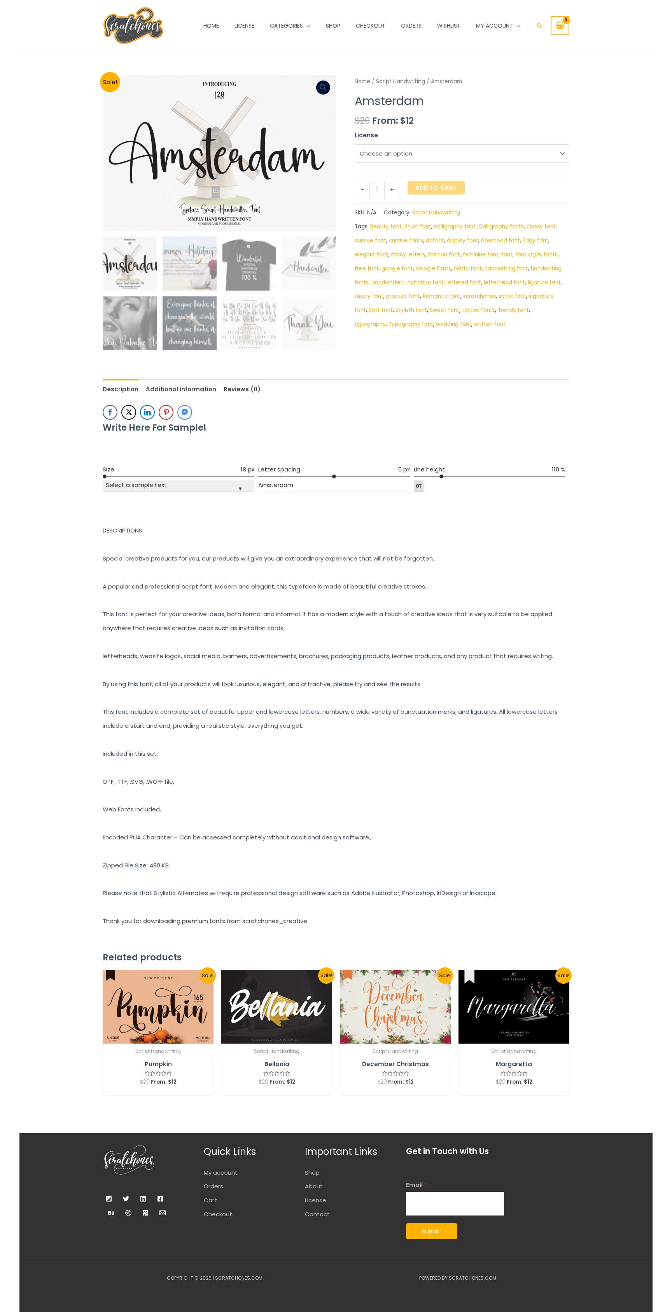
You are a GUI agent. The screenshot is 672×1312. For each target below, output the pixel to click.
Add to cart (436, 188)
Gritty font (468, 268)
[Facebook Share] (110, 412)
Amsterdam (275, 485)
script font (512, 296)
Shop (312, 1172)
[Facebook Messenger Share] (184, 412)
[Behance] (111, 1213)
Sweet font (444, 310)
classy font (541, 226)
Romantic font (441, 296)
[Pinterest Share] (166, 412)
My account (221, 1172)
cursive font (370, 240)
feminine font (481, 254)
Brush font (417, 226)
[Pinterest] (145, 1213)
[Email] (162, 1213)
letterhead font (504, 282)
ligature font (544, 282)
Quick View (158, 1036)
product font (403, 296)
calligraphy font (455, 226)
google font (397, 268)
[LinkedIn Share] (147, 412)
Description (120, 389)
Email (416, 1185)
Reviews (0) (242, 389)
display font (462, 240)
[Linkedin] (143, 1199)
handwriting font (506, 268)
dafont (435, 240)
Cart (210, 1200)
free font (367, 268)
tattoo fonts (478, 310)
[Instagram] (109, 1199)
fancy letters (408, 254)
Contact (317, 1214)
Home (362, 81)
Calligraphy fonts (501, 226)
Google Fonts (433, 268)
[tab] (120, 389)
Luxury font (369, 296)
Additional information (181, 389)
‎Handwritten (387, 282)
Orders (213, 1186)
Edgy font (535, 240)
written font (490, 324)
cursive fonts (406, 240)
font (507, 254)
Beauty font (386, 226)
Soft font (381, 310)
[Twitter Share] (128, 412)
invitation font (425, 282)
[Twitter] (126, 1199)
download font (500, 240)
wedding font (453, 324)
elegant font (371, 254)
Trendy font (513, 310)
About (314, 1186)
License (366, 135)
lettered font (463, 282)
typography (370, 324)
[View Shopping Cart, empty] (560, 25)
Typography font (410, 324)
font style (528, 254)
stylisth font (411, 310)
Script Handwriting (400, 81)
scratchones (479, 296)
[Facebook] (160, 1199)
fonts (551, 254)
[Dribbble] (128, 1213)
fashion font (444, 254)
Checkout (218, 1214)
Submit (432, 1231)
